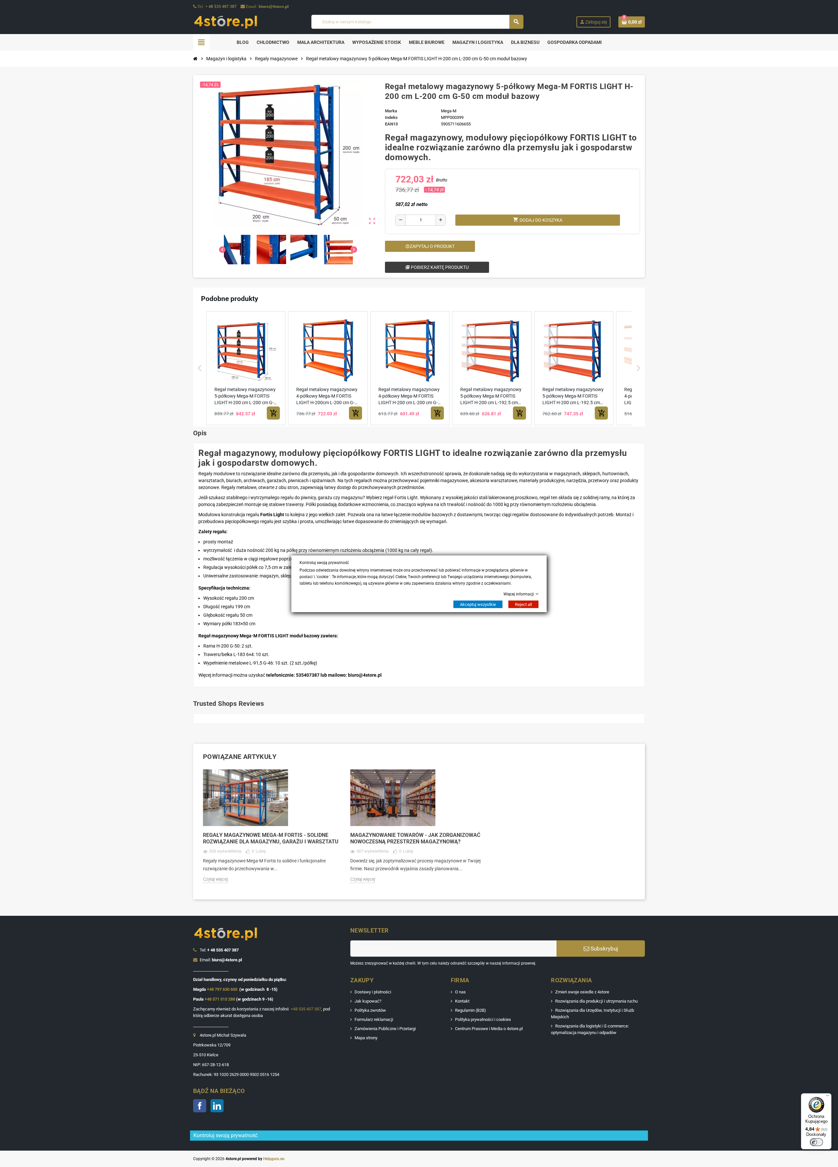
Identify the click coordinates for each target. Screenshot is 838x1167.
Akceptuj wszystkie (478, 604)
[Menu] (827, 1097)
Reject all (523, 604)
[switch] (816, 1142)
